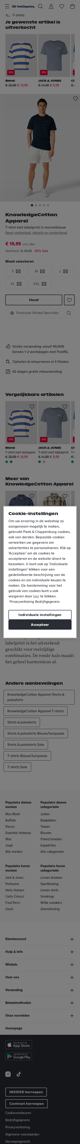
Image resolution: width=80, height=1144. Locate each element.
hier (36, 596)
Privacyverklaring (22, 601)
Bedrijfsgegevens (47, 601)
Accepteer (40, 625)
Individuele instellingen (40, 615)
